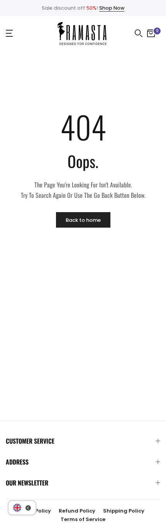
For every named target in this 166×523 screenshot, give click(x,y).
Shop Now (111, 8)
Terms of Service (83, 519)
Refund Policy (77, 510)
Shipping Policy (123, 510)
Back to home (83, 220)
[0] (151, 33)
